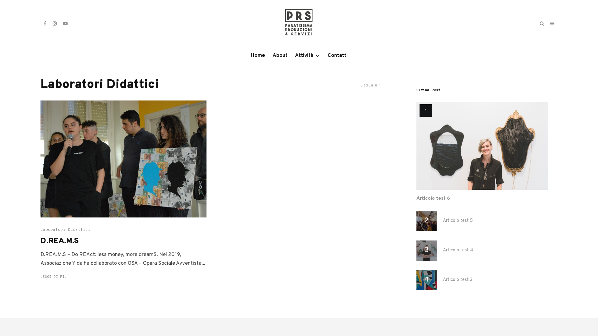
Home (258, 55)
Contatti (338, 55)
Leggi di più (53, 277)
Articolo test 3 (457, 280)
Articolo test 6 (433, 199)
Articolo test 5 (458, 221)
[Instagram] (55, 23)
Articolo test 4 (458, 250)
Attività (304, 55)
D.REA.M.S (59, 241)
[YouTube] (65, 23)
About (280, 55)
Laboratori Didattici (65, 229)
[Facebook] (45, 23)
